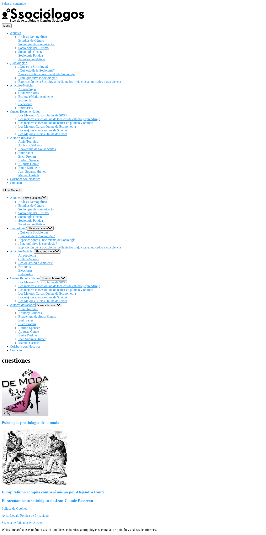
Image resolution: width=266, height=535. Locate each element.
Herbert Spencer (29, 160)
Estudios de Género (31, 40)
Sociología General (30, 51)
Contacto (16, 182)
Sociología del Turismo (33, 48)
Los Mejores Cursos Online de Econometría (47, 126)
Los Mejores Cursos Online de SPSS (42, 115)
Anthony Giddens (30, 145)
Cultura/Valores (28, 93)
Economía (25, 100)
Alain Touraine (28, 141)
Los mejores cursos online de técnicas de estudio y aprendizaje (59, 119)
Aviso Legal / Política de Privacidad (25, 515)
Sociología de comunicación (36, 44)
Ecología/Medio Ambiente (35, 96)
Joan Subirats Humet (32, 171)
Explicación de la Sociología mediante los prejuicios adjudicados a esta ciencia (69, 81)
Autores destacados (22, 138)
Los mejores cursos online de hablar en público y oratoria (55, 123)
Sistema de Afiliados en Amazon (23, 522)
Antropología (27, 89)
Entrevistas (25, 108)
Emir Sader (25, 152)
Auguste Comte (28, 164)
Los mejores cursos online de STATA (42, 130)
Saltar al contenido (14, 3)
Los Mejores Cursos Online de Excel (42, 134)
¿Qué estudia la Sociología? (36, 70)
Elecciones (25, 104)
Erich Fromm (27, 156)
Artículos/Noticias (22, 85)
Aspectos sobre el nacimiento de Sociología (46, 74)
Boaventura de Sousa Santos (37, 149)
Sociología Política (30, 55)
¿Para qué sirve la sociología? (37, 78)
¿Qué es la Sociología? (33, 66)
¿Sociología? (18, 63)
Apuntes (15, 33)
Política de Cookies (14, 508)
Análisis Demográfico (32, 36)
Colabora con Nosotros (25, 179)
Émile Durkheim (29, 167)
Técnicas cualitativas (31, 59)
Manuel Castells (28, 175)
